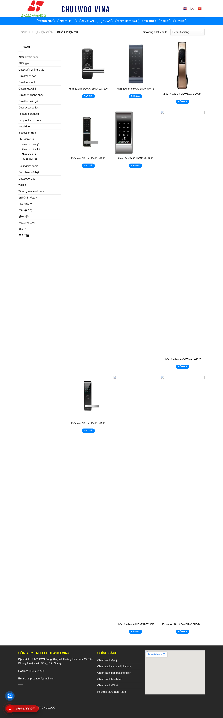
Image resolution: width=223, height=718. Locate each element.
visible (22, 184)
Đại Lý (164, 21)
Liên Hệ (180, 21)
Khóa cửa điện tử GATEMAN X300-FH (182, 94)
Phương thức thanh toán (111, 691)
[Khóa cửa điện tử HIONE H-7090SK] (135, 498)
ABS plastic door (28, 57)
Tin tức (149, 21)
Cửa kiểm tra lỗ (27, 82)
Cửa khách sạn (27, 76)
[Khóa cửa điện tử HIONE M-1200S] (135, 133)
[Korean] (193, 8)
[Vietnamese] (201, 8)
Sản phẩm (87, 21)
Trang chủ (45, 21)
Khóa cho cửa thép (31, 149)
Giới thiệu (65, 21)
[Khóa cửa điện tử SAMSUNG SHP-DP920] (183, 498)
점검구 (22, 229)
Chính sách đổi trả (107, 685)
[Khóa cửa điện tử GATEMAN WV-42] (135, 63)
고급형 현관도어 (27, 197)
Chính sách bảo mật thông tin (114, 672)
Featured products (29, 113)
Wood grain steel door (31, 191)
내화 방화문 (25, 203)
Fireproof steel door (29, 120)
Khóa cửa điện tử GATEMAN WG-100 (88, 88)
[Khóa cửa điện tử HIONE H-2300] (88, 133)
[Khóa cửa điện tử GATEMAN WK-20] (183, 233)
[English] (186, 8)
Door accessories (28, 107)
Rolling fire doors (28, 166)
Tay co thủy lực (29, 158)
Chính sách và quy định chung (114, 666)
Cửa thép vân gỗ (28, 101)
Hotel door (24, 126)
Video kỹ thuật (127, 21)
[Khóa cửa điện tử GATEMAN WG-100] (88, 63)
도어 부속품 (25, 210)
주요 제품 (24, 235)
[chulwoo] (34, 8)
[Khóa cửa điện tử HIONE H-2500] (88, 398)
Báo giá (88, 96)
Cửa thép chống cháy (30, 95)
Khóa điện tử (29, 154)
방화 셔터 (24, 216)
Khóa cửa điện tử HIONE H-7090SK (135, 624)
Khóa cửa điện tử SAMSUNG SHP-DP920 (182, 624)
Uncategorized (26, 178)
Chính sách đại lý (107, 660)
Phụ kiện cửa (42, 32)
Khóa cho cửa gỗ (30, 144)
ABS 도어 (24, 63)
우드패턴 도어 (26, 222)
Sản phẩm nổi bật (28, 172)
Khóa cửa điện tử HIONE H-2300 (88, 158)
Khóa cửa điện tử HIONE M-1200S (135, 158)
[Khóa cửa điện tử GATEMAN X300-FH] (183, 66)
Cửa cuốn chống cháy (31, 69)
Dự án (107, 21)
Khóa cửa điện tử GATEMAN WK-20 (182, 359)
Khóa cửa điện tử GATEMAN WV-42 (135, 88)
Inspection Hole (27, 132)
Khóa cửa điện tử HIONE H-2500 (88, 423)
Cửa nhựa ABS (27, 88)
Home (22, 32)
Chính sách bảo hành (109, 679)
